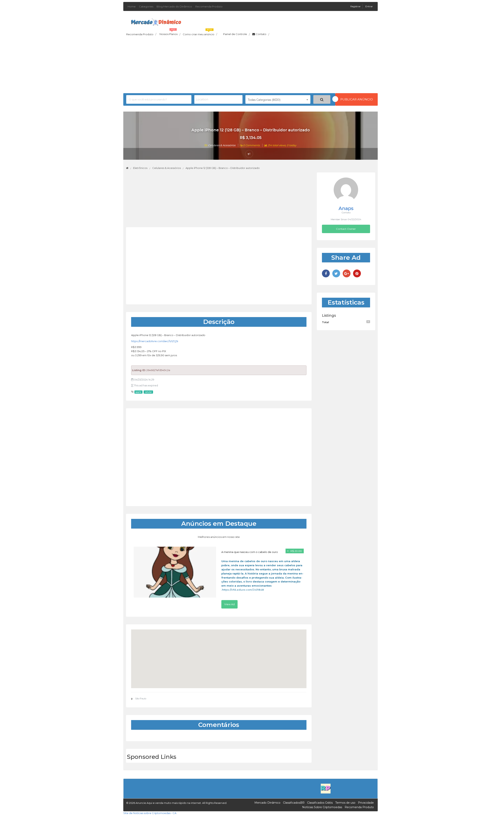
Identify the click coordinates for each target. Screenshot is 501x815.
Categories (146, 6)
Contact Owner (346, 228)
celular (148, 392)
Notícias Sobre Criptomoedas (322, 807)
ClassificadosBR (294, 802)
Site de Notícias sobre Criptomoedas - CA (149, 813)
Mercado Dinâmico (267, 802)
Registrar (355, 6)
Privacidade (366, 802)
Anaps (346, 208)
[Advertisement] (250, 65)
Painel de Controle (236, 34)
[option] (218, 577)
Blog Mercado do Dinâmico (174, 6)
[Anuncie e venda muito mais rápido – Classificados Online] (156, 21)
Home (132, 6)
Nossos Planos (169, 33)
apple (138, 392)
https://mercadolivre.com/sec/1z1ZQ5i (154, 341)
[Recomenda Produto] (326, 788)
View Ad (229, 604)
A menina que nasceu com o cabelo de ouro (249, 552)
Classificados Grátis (320, 802)
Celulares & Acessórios (221, 145)
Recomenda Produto (209, 6)
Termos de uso (345, 802)
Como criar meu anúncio (200, 33)
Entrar (369, 6)
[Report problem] (249, 154)
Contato (262, 34)
